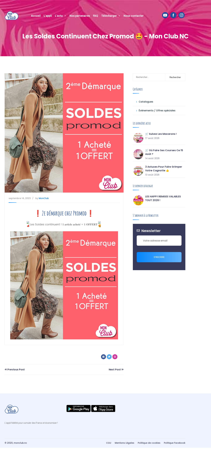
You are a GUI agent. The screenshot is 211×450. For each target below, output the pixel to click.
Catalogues (146, 101)
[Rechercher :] (148, 77)
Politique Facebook (174, 442)
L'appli (48, 15)
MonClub (44, 198)
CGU (108, 442)
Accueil (36, 15)
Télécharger (109, 15)
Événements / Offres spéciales (157, 110)
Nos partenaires (80, 15)
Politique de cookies (149, 442)
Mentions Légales (124, 442)
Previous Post (16, 369)
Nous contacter (133, 15)
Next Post (115, 369)
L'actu (59, 15)
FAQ (95, 15)
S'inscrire (159, 257)
